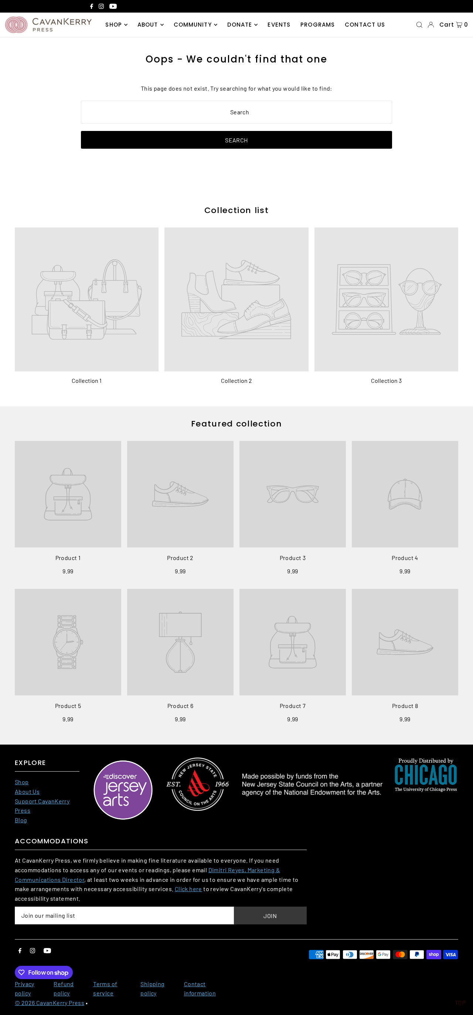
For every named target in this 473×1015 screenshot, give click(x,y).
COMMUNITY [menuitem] (193, 24)
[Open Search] (419, 25)
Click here (188, 888)
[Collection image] (87, 299)
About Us (27, 791)
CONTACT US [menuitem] (365, 24)
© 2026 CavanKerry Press (49, 1002)
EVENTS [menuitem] (279, 24)
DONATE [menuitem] (239, 24)
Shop (22, 781)
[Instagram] (101, 7)
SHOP (113, 24)
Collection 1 (87, 380)
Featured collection (236, 423)
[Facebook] (91, 7)
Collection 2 (236, 380)
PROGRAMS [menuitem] (317, 24)
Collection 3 (386, 380)
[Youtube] (113, 7)
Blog (21, 819)
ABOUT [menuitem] (147, 24)
